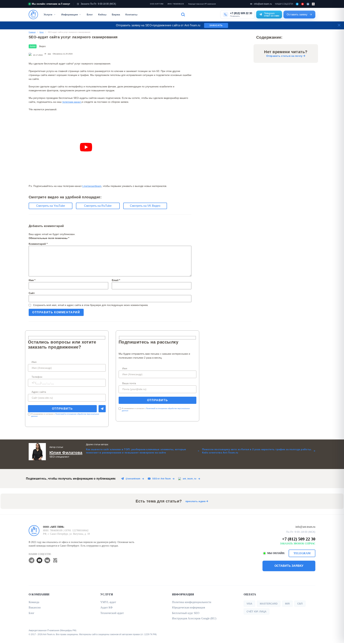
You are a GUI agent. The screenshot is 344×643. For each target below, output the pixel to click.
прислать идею (195, 501)
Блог (90, 14)
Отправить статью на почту (284, 55)
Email (116, 280)
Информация (69, 14)
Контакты (131, 14)
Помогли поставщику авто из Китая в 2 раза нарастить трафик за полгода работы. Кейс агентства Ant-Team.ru (257, 451)
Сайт (32, 293)
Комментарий (38, 243)
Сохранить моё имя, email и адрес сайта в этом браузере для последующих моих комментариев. (90, 305)
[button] (198, 14)
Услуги (48, 14)
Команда (34, 602)
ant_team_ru (189, 478)
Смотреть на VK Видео (145, 205)
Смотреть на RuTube (98, 205)
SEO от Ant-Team (161, 478)
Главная (32, 32)
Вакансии (35, 607)
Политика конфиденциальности (191, 602)
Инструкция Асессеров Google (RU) (194, 618)
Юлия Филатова (65, 452)
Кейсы (102, 14)
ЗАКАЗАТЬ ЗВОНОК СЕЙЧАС (297, 543)
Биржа (116, 14)
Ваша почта (129, 383)
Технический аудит (112, 613)
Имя (32, 280)
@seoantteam (133, 478)
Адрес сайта (39, 391)
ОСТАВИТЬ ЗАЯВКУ (288, 565)
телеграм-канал (72, 101)
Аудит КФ (106, 607)
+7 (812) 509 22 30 (298, 539)
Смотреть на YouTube (50, 205)
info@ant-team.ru (263, 4)
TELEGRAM (301, 553)
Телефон (37, 376)
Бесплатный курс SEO (185, 613)
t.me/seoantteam (91, 186)
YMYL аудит (108, 602)
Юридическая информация (188, 607)
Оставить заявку (297, 14)
